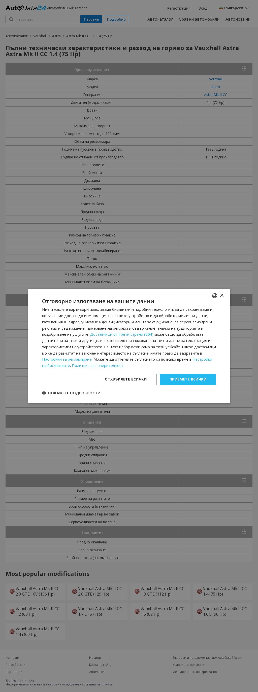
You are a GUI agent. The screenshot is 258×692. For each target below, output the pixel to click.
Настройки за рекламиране (67, 359)
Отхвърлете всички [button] (126, 379)
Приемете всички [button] (188, 379)
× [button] (221, 295)
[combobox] (214, 295)
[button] (71, 393)
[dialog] (129, 346)
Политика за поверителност (97, 365)
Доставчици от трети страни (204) (121, 334)
